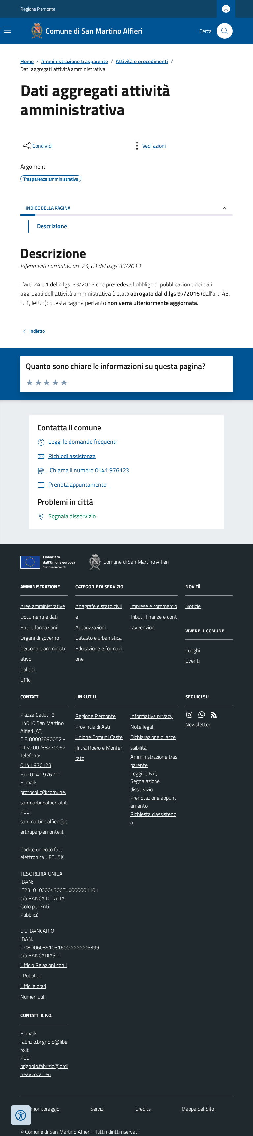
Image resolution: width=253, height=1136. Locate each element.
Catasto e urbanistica (98, 638)
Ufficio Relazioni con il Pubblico (43, 970)
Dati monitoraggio (39, 1109)
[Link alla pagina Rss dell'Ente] (214, 715)
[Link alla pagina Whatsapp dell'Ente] (202, 715)
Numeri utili (32, 996)
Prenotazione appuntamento (153, 802)
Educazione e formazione (98, 653)
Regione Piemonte (37, 8)
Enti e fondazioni (38, 627)
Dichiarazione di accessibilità (153, 742)
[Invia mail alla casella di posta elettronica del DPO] (44, 1046)
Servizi (97, 1109)
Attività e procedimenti (142, 61)
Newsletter (197, 724)
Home (27, 61)
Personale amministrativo (43, 653)
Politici (27, 669)
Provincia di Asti (92, 726)
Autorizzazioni (90, 627)
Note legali (142, 726)
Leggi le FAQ (144, 773)
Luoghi (192, 650)
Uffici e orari (33, 986)
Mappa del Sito (198, 1109)
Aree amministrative (42, 606)
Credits (143, 1109)
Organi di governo (39, 638)
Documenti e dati (39, 617)
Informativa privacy (151, 716)
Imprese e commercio (153, 606)
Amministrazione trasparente (74, 61)
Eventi (192, 661)
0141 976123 (35, 765)
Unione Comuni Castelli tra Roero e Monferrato (99, 747)
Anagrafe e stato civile (98, 611)
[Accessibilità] (20, 1115)
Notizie (193, 606)
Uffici (25, 680)
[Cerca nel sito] (222, 31)
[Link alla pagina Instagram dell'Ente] (189, 715)
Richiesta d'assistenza (153, 818)
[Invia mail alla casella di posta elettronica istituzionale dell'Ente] (44, 797)
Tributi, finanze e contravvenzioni (153, 622)
